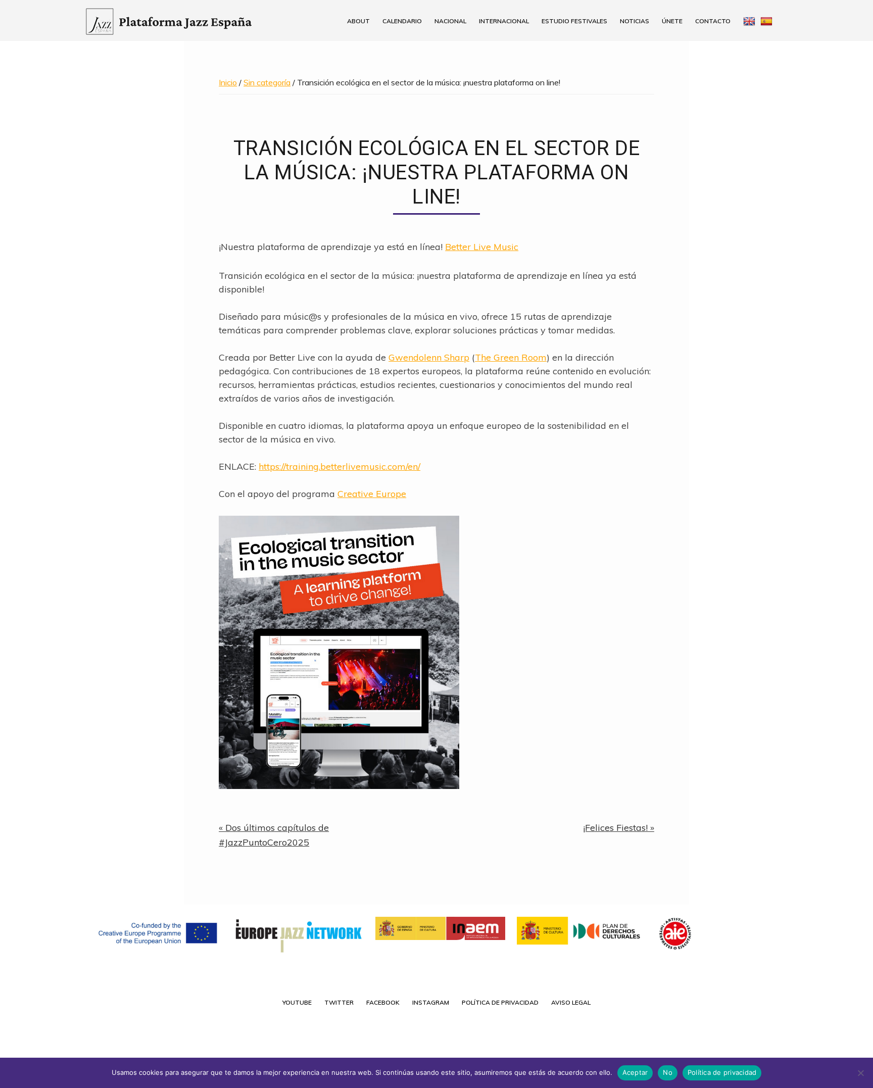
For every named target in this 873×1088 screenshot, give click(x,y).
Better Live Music (481, 247)
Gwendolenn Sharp (429, 357)
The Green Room (511, 357)
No (667, 1072)
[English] (748, 21)
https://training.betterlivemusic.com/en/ (339, 466)
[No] (860, 1073)
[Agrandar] (446, 529)
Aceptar (635, 1072)
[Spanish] (770, 21)
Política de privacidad (722, 1072)
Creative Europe (371, 494)
